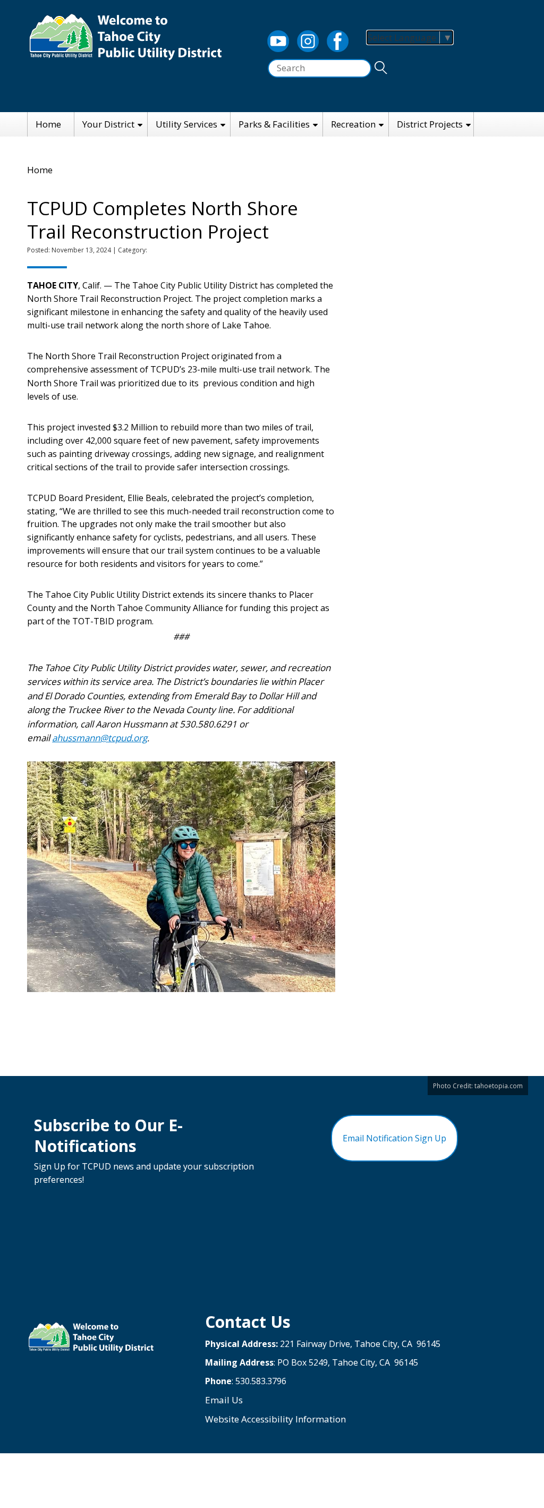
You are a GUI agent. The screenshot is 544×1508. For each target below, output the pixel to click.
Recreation (353, 124)
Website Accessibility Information (275, 1419)
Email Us (224, 1400)
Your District (108, 124)
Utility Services (186, 124)
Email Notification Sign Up (394, 1138)
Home (48, 124)
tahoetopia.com (498, 1085)
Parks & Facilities (274, 124)
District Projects (430, 124)
